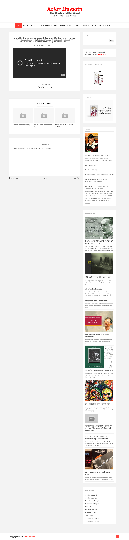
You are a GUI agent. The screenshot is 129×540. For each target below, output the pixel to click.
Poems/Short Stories (49, 25)
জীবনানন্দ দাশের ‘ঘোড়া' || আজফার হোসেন (96, 301)
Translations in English (92, 521)
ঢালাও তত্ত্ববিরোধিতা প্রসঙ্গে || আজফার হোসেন (97, 404)
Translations (65, 25)
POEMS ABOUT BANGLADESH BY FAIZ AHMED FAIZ (99, 242)
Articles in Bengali (91, 495)
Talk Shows (89, 515)
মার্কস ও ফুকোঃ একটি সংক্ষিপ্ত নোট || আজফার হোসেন (97, 473)
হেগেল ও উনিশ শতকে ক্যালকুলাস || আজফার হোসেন (99, 370)
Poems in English (91, 512)
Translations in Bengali (92, 518)
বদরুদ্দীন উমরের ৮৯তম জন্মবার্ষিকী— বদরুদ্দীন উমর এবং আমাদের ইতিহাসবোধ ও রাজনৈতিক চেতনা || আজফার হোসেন (98, 428)
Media (94, 25)
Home (45, 178)
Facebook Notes (105, 25)
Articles (34, 25)
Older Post (76, 178)
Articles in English (91, 498)
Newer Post (13, 178)
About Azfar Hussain (93, 289)
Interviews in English (92, 504)
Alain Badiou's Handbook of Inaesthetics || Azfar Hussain (96, 437)
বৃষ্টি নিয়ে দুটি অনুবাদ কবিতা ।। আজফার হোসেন (98, 277)
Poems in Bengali (91, 509)
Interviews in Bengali (92, 501)
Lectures (88, 507)
